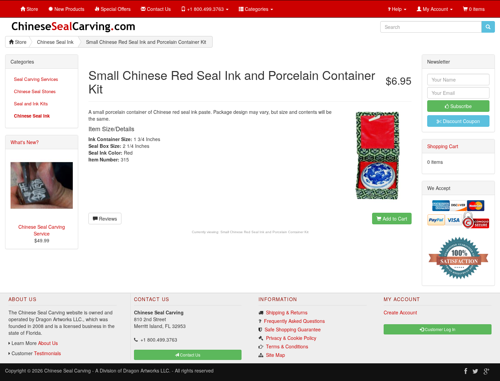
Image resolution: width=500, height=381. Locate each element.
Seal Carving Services (36, 79)
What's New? (25, 142)
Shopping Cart (442, 146)
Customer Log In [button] (439, 329)
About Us (48, 343)
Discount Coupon (460, 121)
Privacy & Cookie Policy (291, 337)
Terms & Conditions (287, 346)
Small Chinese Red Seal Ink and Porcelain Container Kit (264, 232)
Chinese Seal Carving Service (41, 230)
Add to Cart (394, 218)
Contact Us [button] (189, 355)
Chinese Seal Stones (35, 91)
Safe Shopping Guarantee (293, 329)
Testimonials (47, 353)
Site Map (275, 354)
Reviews (107, 218)
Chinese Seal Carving (67, 370)
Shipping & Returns (286, 312)
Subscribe (460, 106)
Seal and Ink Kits (31, 103)
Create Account (400, 312)
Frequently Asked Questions (294, 320)
